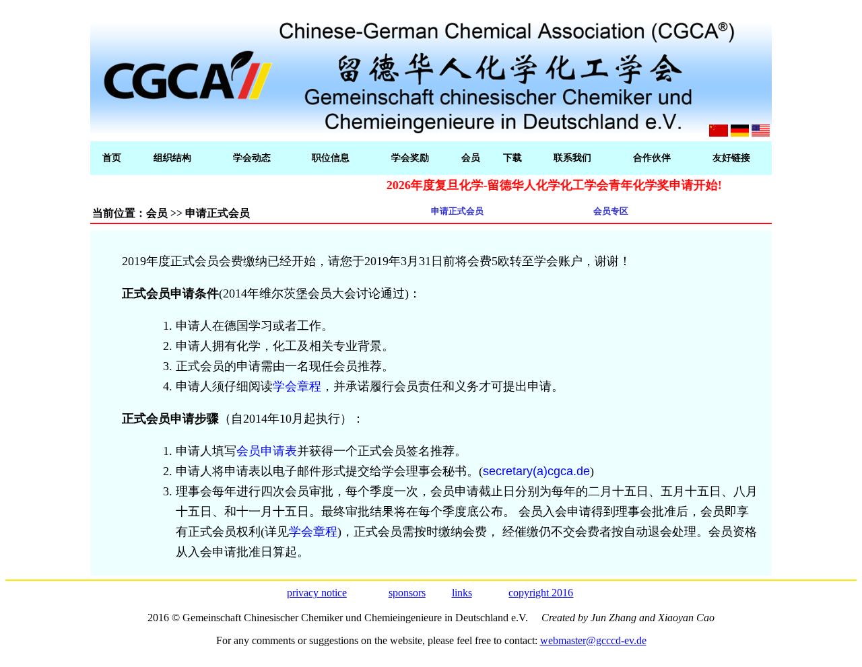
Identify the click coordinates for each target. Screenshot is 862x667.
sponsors (407, 592)
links (462, 592)
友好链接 (731, 158)
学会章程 (297, 386)
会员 (470, 158)
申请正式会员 (457, 211)
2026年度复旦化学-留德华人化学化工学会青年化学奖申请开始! (543, 185)
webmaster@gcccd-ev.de (593, 640)
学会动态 (252, 158)
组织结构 (172, 158)
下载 (512, 158)
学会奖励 (410, 158)
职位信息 (331, 158)
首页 (111, 158)
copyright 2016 (540, 592)
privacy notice (317, 592)
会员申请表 (266, 451)
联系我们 (572, 158)
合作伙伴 (652, 158)
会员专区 (610, 211)
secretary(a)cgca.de (536, 471)
